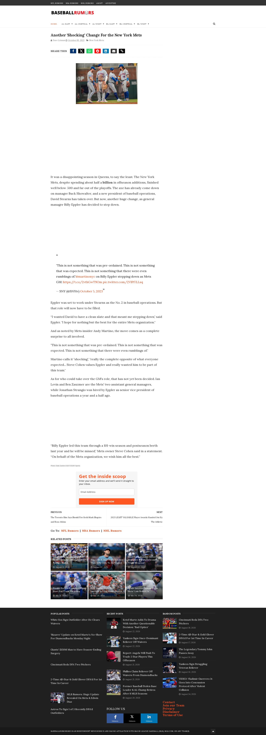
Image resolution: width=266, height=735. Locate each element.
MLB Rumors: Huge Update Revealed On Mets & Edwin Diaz (83, 698)
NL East (110, 24)
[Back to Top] (213, 731)
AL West (97, 24)
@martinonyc (85, 276)
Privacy (169, 708)
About (99, 3)
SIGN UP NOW (106, 501)
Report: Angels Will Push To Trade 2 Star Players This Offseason (139, 656)
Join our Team (173, 705)
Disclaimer (171, 712)
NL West (142, 24)
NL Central (126, 24)
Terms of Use (173, 715)
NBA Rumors (72, 3)
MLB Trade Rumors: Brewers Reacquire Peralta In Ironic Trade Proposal (143, 559)
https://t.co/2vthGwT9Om (82, 282)
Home (54, 24)
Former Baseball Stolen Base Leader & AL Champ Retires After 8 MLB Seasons (140, 690)
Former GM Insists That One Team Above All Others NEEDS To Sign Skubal (69, 559)
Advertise (110, 3)
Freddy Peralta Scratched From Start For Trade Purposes (69, 590)
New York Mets (96, 40)
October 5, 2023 (91, 291)
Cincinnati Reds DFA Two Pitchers (71, 664)
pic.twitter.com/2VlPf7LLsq (123, 282)
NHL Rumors (87, 3)
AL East (66, 24)
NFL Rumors (57, 3)
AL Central (81, 24)
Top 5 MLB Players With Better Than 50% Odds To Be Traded (107, 561)
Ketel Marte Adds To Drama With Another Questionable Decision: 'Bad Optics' (139, 623)
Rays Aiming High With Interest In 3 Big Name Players (106, 590)
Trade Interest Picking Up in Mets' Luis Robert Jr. (143, 590)
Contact (169, 702)
